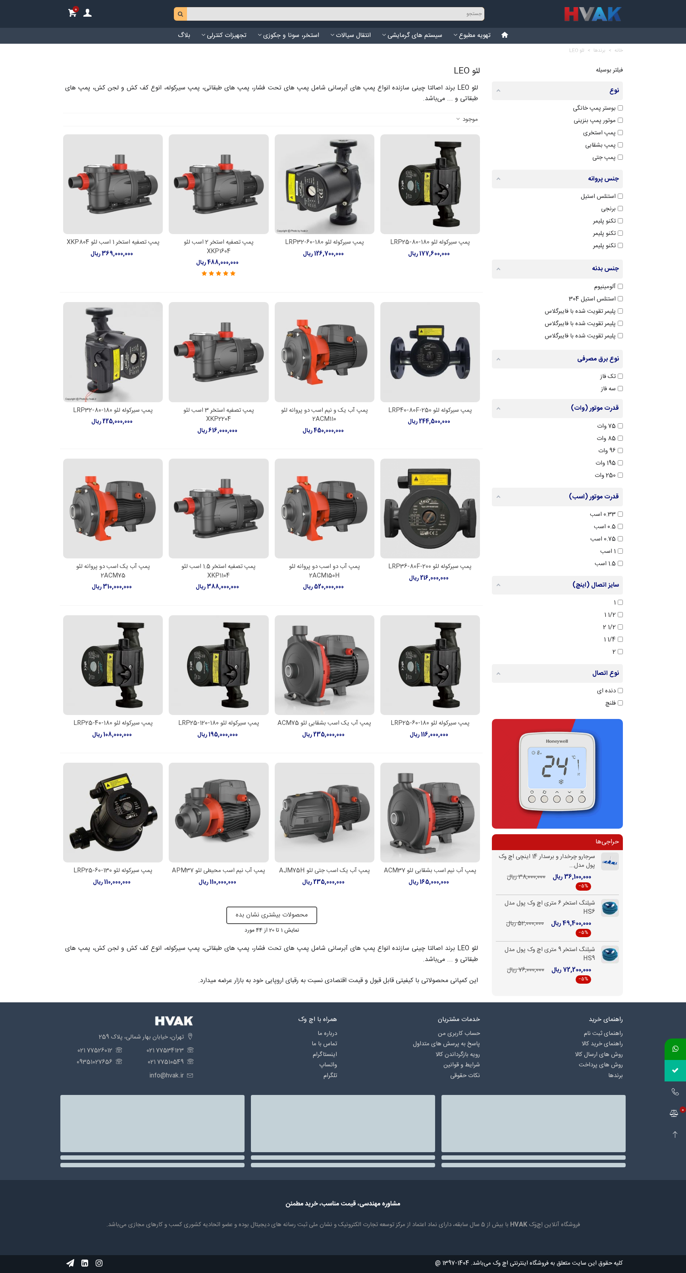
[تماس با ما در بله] (675, 1070)
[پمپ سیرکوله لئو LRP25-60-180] (430, 665)
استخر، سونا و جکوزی (291, 35)
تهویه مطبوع (475, 35)
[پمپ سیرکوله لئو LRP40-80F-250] (430, 352)
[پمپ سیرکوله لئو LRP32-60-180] (324, 184)
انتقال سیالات (353, 35)
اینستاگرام (325, 1055)
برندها (615, 1076)
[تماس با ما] (675, 1092)
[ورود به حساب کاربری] (87, 14)
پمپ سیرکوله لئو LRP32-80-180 (113, 410)
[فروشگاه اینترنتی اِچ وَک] (593, 14)
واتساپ (328, 1065)
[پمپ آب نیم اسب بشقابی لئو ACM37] (430, 812)
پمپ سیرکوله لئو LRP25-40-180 (113, 723)
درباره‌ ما (327, 1034)
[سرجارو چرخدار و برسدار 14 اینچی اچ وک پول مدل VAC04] (607, 861)
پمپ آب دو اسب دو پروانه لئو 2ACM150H (324, 571)
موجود (469, 119)
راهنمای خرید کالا (602, 1044)
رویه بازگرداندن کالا (457, 1055)
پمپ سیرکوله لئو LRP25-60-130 (112, 871)
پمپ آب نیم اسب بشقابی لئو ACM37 (430, 871)
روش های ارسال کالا (599, 1055)
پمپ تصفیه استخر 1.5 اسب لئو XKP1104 (218, 571)
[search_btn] (180, 14)
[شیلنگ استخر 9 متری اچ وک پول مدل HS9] (607, 954)
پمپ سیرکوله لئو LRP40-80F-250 (430, 410)
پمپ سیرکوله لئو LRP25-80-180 (430, 242)
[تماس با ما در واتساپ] (675, 1049)
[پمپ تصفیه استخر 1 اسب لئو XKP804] (113, 184)
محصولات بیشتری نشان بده (272, 915)
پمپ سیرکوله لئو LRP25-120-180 (218, 723)
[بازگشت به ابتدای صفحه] (675, 1135)
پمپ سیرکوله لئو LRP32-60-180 (324, 242)
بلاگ (184, 35)
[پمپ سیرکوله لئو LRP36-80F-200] (430, 508)
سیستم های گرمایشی (414, 35)
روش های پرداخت (601, 1065)
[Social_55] (84, 1263)
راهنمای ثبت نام (603, 1034)
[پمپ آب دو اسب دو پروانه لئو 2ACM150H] (324, 508)
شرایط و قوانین (461, 1065)
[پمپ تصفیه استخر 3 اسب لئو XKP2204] (218, 352)
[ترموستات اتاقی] (557, 773)
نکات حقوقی (465, 1076)
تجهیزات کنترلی (227, 35)
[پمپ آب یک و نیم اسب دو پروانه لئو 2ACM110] (324, 352)
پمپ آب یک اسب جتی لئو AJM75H (324, 871)
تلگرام (330, 1076)
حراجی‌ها (607, 842)
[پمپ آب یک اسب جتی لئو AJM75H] (324, 812)
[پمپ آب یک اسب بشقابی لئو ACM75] (324, 665)
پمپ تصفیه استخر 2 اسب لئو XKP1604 (219, 247)
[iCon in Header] (505, 36)
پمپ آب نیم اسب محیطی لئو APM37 (218, 871)
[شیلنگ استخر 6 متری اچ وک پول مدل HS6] (607, 908)
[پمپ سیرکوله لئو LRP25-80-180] (430, 184)
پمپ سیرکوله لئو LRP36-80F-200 (430, 567)
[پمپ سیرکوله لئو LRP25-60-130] (113, 812)
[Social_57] (70, 1263)
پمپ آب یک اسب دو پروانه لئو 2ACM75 (113, 571)
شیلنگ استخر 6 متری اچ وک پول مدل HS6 (550, 908)
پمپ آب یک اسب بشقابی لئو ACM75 (324, 723)
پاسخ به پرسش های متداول (446, 1044)
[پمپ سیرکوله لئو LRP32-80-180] (113, 352)
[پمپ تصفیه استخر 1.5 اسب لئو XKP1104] (218, 508)
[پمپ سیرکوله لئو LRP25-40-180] (113, 665)
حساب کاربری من (459, 1034)
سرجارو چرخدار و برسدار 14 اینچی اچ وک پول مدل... (547, 861)
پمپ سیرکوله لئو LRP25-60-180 (430, 723)
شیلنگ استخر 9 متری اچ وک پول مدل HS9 (550, 954)
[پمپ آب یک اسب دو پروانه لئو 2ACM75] (113, 508)
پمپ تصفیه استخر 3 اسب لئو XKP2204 (218, 415)
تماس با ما (324, 1044)
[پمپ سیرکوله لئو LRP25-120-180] (218, 665)
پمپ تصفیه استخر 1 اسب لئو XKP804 (113, 242)
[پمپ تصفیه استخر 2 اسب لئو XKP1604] (218, 184)
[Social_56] (99, 1263)
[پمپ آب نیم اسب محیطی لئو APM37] (218, 812)
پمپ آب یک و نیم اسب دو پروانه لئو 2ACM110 (324, 415)
